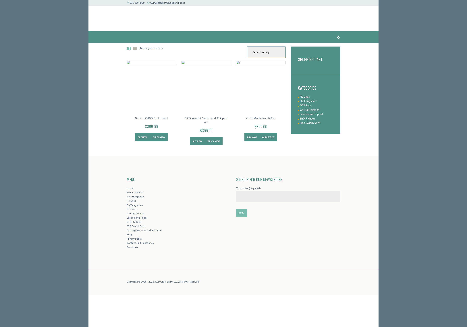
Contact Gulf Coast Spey (140, 243)
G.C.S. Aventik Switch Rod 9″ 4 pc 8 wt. (206, 120)
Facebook (132, 247)
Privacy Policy (134, 239)
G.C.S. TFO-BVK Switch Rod (151, 118)
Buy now (142, 137)
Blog (129, 235)
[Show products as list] (135, 49)
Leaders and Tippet (311, 114)
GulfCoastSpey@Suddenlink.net (167, 3)
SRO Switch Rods (310, 123)
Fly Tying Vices (308, 101)
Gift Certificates (309, 110)
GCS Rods (306, 105)
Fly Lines (305, 97)
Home (130, 188)
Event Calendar (135, 193)
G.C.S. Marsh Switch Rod (260, 118)
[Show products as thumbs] (129, 49)
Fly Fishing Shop (135, 197)
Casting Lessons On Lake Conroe (144, 230)
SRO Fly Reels (308, 119)
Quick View (159, 137)
